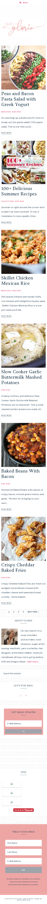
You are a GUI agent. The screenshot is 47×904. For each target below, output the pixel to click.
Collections (7, 201)
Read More (6, 133)
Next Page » (33, 612)
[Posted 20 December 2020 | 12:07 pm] (12, 793)
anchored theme (31, 899)
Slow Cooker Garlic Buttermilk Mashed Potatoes (21, 377)
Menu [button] (25, 2)
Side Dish (16, 112)
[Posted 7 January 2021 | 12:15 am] (12, 784)
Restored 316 (23, 900)
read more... (33, 661)
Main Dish (6, 112)
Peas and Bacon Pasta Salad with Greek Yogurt (18, 99)
